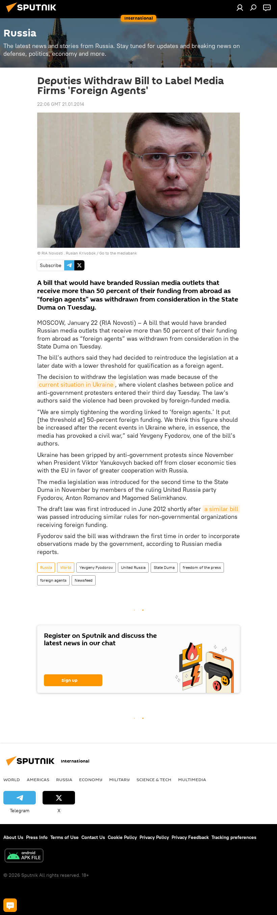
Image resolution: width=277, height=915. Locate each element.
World (65, 567)
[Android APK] (24, 856)
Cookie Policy (122, 837)
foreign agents (53, 580)
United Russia (133, 567)
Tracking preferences (233, 837)
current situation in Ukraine (76, 384)
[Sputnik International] (33, 13)
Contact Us (93, 837)
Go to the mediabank (118, 253)
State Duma (164, 567)
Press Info (37, 837)
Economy (90, 779)
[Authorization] (240, 7)
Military (119, 779)
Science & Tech (153, 779)
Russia (46, 567)
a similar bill (221, 509)
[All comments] (10, 905)
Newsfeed (84, 580)
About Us (13, 837)
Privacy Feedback (190, 837)
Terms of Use (64, 837)
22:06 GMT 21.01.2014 (60, 104)
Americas (38, 779)
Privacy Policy (154, 837)
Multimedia (192, 779)
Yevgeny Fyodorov (96, 567)
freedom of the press (202, 567)
